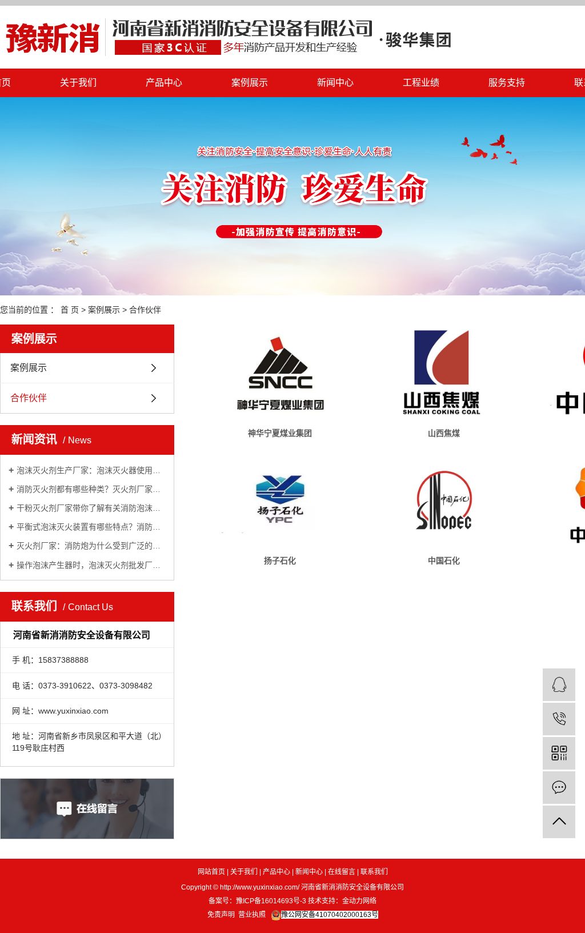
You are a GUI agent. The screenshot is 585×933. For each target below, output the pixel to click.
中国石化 (444, 560)
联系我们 (374, 872)
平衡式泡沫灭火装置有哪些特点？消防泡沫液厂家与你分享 (91, 526)
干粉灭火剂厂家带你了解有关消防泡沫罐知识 (91, 507)
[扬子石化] (280, 500)
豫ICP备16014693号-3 (271, 901)
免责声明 (221, 915)
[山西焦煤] (444, 373)
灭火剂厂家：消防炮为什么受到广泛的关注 (91, 545)
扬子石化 (280, 560)
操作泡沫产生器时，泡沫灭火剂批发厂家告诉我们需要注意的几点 (91, 565)
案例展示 (249, 82)
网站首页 (211, 872)
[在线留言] (559, 787)
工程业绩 (421, 82)
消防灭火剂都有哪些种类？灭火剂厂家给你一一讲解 (91, 489)
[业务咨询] (559, 684)
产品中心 (164, 82)
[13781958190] (559, 719)
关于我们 (78, 82)
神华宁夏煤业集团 (280, 433)
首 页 (70, 309)
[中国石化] (444, 500)
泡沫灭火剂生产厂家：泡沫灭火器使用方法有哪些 (91, 470)
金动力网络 (359, 901)
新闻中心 (335, 82)
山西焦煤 (444, 433)
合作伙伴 (145, 309)
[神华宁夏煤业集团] (280, 373)
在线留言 (341, 872)
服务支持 (506, 82)
